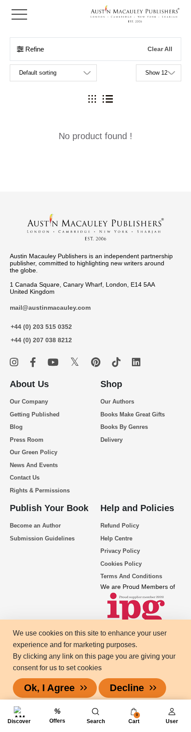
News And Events (34, 465)
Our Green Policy (33, 452)
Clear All (159, 49)
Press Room (27, 439)
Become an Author (35, 525)
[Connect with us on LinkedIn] (136, 362)
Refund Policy (119, 525)
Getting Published (35, 414)
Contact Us (25, 477)
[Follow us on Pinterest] (97, 362)
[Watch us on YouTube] (54, 362)
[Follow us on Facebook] (34, 362)
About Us (29, 384)
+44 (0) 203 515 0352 (41, 326)
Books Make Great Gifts (132, 414)
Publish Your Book (49, 508)
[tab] (92, 99)
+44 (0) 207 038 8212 (41, 340)
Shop (111, 384)
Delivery (111, 439)
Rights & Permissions (40, 490)
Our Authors (117, 401)
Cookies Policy (121, 563)
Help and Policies (137, 508)
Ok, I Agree (49, 687)
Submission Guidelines (42, 538)
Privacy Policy (120, 551)
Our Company (29, 401)
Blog (16, 427)
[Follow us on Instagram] (15, 362)
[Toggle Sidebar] (19, 14)
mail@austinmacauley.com (50, 307)
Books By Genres (124, 427)
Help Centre (116, 538)
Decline (127, 687)
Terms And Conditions (131, 576)
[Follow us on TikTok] (117, 362)
